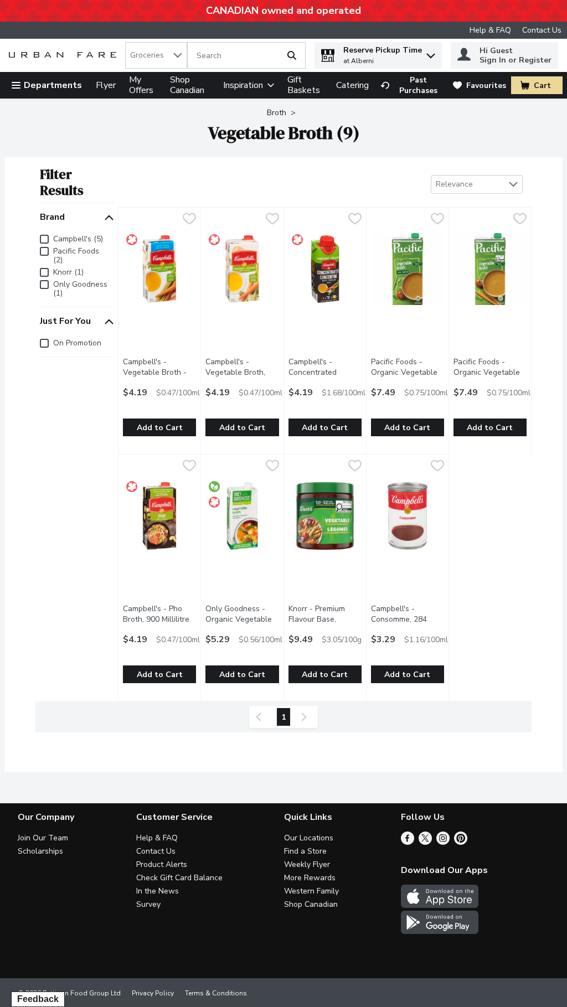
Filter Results (62, 182)
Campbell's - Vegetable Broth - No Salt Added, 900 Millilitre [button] (159, 378)
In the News (157, 891)
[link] (411, 85)
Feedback (38, 999)
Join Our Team (43, 838)
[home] (65, 55)
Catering (352, 85)
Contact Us (541, 30)
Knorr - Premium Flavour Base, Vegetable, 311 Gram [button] (325, 624)
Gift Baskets (303, 85)
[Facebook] (407, 842)
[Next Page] (306, 717)
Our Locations (308, 838)
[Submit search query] (292, 55)
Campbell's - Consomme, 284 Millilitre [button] (407, 619)
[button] (430, 52)
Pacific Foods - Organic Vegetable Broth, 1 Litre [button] (490, 372)
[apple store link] (439, 905)
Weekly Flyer (307, 864)
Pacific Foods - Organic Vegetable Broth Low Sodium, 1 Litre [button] (407, 378)
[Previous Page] (261, 717)
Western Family (311, 891)
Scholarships (40, 851)
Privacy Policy (153, 993)
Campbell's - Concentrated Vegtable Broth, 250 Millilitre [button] (325, 378)
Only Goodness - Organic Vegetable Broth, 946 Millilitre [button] (242, 619)
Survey (148, 904)
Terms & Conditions (216, 993)
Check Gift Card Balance (179, 877)
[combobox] (156, 55)
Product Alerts (161, 864)
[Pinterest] (460, 842)
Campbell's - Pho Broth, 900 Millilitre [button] (159, 613)
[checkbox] (189, 220)
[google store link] (439, 931)
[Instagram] (443, 842)
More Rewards (310, 877)
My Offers (141, 85)
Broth (276, 112)
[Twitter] (425, 842)
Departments (53, 85)
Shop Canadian (187, 85)
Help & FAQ (490, 30)
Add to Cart (160, 427)
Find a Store (305, 851)
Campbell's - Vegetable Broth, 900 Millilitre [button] (242, 372)
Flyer (106, 85)
